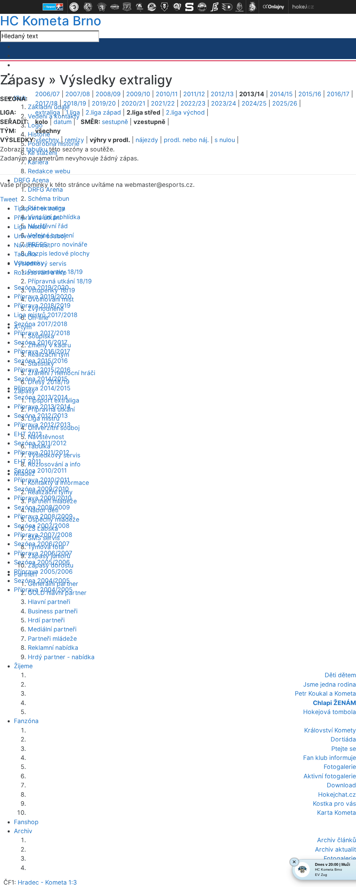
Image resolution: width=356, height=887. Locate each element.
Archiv (23, 831)
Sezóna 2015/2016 (41, 360)
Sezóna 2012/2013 (41, 415)
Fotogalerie (340, 858)
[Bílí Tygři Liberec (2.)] (88, 7)
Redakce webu (49, 171)
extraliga (47, 112)
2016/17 (338, 94)
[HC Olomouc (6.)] (139, 7)
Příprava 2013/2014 (42, 406)
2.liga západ (103, 112)
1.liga (73, 112)
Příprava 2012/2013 (42, 424)
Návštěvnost (46, 436)
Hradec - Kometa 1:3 (47, 882)
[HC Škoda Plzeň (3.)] (102, 7)
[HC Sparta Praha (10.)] (189, 7)
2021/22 (163, 103)
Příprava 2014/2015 (42, 388)
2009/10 (138, 94)
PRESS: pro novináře (57, 244)
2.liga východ (185, 112)
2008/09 (108, 94)
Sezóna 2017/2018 (40, 324)
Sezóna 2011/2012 (40, 443)
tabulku (36, 149)
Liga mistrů (30, 226)
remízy (74, 139)
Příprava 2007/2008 (43, 534)
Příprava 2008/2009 (43, 516)
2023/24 (223, 103)
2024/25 (254, 103)
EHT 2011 (27, 461)
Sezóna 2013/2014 (41, 397)
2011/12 (194, 94)
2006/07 (47, 94)
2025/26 (284, 103)
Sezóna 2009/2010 (41, 488)
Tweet (8, 199)
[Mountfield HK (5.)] (127, 7)
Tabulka (25, 254)
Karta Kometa (336, 812)
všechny (47, 139)
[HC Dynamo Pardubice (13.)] (227, 7)
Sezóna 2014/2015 (41, 378)
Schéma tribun (48, 198)
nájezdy (147, 139)
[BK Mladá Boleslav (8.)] (164, 7)
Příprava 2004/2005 (43, 589)
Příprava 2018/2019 (42, 305)
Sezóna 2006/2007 (42, 543)
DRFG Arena (45, 189)
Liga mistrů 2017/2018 (46, 314)
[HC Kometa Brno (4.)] (114, 7)
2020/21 (133, 103)
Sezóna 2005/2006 (42, 562)
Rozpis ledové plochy (59, 253)
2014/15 (281, 94)
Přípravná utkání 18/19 (60, 281)
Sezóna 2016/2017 (40, 342)
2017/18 (46, 103)
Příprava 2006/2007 (43, 553)
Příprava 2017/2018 (42, 333)
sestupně (115, 121)
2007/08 (77, 94)
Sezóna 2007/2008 (42, 525)
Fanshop (26, 822)
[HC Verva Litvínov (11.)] (202, 7)
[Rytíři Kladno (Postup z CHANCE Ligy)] (239, 7)
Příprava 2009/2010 (43, 497)
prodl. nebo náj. (186, 139)
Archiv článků (336, 840)
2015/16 (309, 94)
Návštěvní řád (48, 226)
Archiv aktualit (335, 849)
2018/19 (74, 103)
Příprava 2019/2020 (43, 296)
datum (63, 121)
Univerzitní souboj (40, 236)
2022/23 (192, 103)
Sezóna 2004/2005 (42, 580)
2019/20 (104, 103)
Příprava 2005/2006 (43, 571)
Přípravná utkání (37, 217)
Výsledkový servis (40, 263)
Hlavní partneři (49, 601)
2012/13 (222, 94)
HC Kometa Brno (50, 20)
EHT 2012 (28, 434)
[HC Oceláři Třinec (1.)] (74, 7)
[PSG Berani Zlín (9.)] (177, 7)
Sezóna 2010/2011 (40, 470)
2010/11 (167, 94)
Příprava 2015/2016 (42, 369)
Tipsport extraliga (39, 208)
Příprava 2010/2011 (42, 479)
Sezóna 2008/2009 (42, 507)
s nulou (225, 139)
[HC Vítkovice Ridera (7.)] (152, 7)
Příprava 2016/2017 (42, 351)
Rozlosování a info (54, 464)
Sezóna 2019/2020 (41, 287)
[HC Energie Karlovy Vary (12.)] (214, 7)
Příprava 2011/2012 (42, 452)
